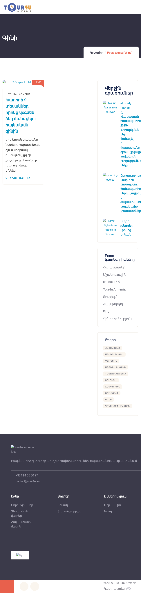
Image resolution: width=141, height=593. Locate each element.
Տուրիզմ (110, 297)
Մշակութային (114, 275)
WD (128, 588)
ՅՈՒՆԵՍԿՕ (111, 393)
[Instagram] (34, 586)
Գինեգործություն (117, 319)
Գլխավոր (97, 52)
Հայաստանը (114, 267)
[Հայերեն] (19, 555)
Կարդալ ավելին (18, 178)
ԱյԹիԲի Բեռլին (115, 367)
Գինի (107, 311)
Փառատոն (112, 282)
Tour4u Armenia (114, 289)
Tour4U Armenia (115, 374)
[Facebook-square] (24, 586)
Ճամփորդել (113, 304)
